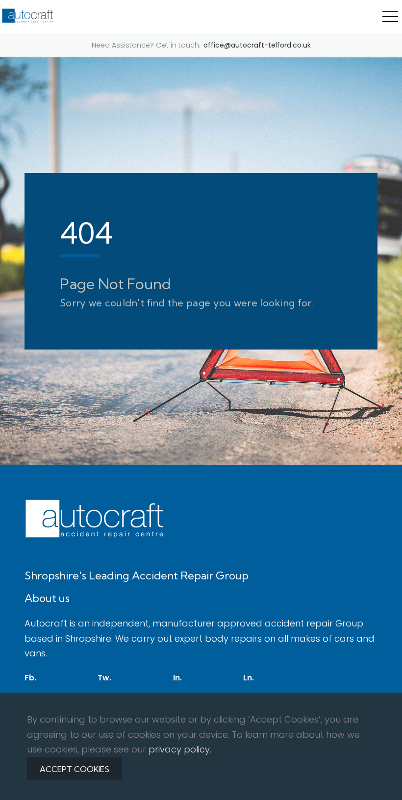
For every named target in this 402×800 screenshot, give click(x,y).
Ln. (248, 677)
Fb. (30, 677)
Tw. (104, 677)
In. (177, 677)
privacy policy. (180, 749)
